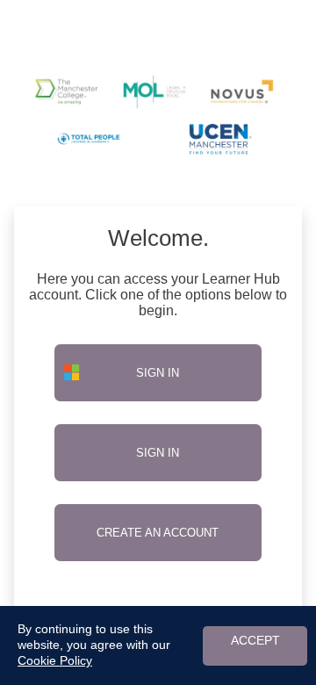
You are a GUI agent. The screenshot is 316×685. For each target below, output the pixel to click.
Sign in (157, 452)
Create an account (158, 532)
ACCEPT (255, 640)
